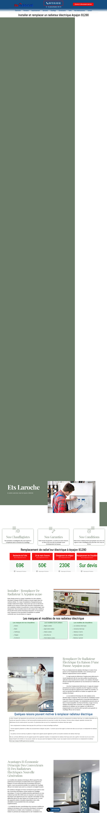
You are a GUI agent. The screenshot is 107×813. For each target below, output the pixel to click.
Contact (90, 10)
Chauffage (53, 10)
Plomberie (26, 10)
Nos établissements (79, 10)
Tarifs (70, 10)
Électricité (18, 10)
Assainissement (35, 10)
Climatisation (62, 10)
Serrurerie (45, 10)
